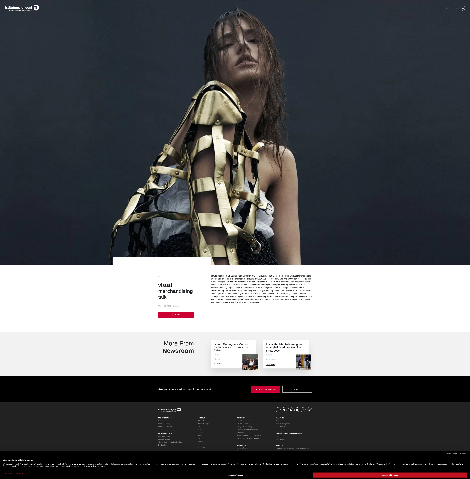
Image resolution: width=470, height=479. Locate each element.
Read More (218, 363)
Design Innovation (165, 445)
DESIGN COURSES (165, 433)
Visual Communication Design (170, 442)
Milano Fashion (204, 421)
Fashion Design (164, 421)
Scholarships (242, 433)
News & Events (242, 448)
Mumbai (201, 441)
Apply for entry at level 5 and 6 (249, 435)
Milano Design (203, 424)
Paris (200, 430)
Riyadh (200, 438)
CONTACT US (297, 389)
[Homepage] (22, 8)
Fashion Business (165, 427)
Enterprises (280, 439)
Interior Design (164, 436)
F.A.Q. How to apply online (247, 427)
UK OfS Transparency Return (248, 438)
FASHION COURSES (165, 418)
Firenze (200, 427)
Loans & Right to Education (247, 430)
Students (279, 436)
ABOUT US (280, 446)
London (200, 433)
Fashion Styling (164, 424)
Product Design (164, 439)
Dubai (200, 435)
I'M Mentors (280, 427)
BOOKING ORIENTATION (265, 389)
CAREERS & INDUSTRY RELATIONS (289, 433)
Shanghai (201, 444)
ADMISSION (241, 418)
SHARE (177, 315)
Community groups (283, 424)
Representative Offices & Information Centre (293, 449)
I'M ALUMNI (280, 418)
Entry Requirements (244, 421)
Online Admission (243, 424)
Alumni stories (281, 421)
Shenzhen (201, 447)
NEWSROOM (241, 445)
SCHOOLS (201, 418)
